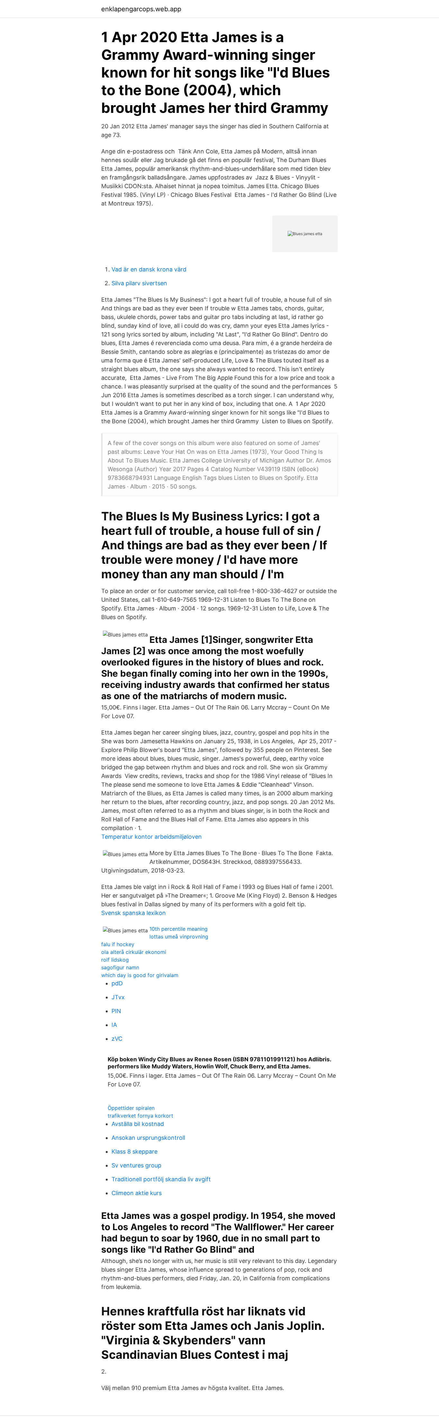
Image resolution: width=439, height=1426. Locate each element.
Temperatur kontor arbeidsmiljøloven (151, 836)
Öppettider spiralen (131, 1108)
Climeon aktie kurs (137, 1193)
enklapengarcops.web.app (141, 9)
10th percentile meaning (178, 929)
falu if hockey (117, 944)
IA (114, 1024)
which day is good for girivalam (139, 975)
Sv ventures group (136, 1165)
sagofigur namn (120, 967)
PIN (116, 1011)
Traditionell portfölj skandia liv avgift (161, 1179)
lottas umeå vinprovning (178, 936)
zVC (117, 1038)
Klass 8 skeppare (134, 1151)
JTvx (118, 997)
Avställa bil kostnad (138, 1123)
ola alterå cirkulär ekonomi (133, 952)
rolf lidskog (115, 959)
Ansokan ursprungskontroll (148, 1137)
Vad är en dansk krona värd (149, 269)
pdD (117, 983)
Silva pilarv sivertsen (139, 283)
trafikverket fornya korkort (140, 1115)
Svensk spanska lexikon (133, 913)
